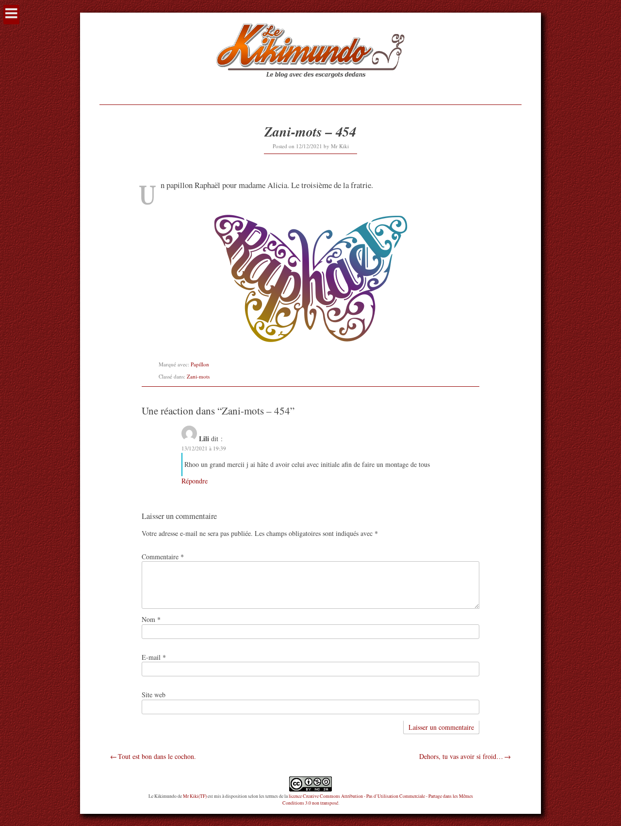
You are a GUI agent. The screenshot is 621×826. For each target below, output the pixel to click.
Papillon (200, 364)
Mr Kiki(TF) (195, 796)
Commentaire (163, 556)
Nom (151, 619)
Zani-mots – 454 (310, 131)
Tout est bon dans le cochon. (157, 756)
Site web (153, 694)
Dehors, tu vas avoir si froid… (461, 756)
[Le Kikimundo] (310, 89)
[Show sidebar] (11, 14)
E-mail (154, 657)
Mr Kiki (340, 146)
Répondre (194, 480)
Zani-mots (198, 376)
